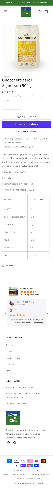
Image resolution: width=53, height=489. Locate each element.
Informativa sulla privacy (41, 474)
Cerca (8, 370)
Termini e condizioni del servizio (28, 479)
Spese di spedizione (20, 96)
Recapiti (40, 483)
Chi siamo (10, 345)
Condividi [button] (9, 265)
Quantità (5, 100)
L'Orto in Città (25, 471)
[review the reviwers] (8, 311)
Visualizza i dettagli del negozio (19, 146)
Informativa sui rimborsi (20, 474)
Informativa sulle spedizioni (23, 483)
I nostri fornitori (13, 358)
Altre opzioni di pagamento (26, 131)
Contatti (9, 351)
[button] (6, 12)
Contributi (10, 364)
